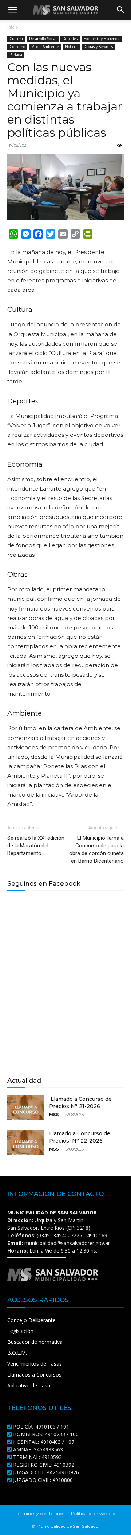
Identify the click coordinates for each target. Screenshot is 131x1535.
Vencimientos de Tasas (34, 1363)
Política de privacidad (93, 1513)
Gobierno (17, 46)
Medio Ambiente (45, 46)
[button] (12, 10)
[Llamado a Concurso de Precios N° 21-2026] (25, 1107)
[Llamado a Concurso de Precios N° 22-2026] (25, 1142)
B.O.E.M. (17, 1352)
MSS (54, 1114)
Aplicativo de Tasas (30, 1385)
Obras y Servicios (98, 46)
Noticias (71, 46)
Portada (15, 54)
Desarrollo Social (42, 38)
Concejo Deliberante (31, 1320)
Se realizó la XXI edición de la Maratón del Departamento (35, 846)
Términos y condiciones (40, 1513)
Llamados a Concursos (34, 1374)
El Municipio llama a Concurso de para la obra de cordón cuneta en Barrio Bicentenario (96, 849)
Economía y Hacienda (101, 38)
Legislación (20, 1330)
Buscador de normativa (35, 1341)
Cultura (16, 38)
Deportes (70, 38)
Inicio (12, 27)
